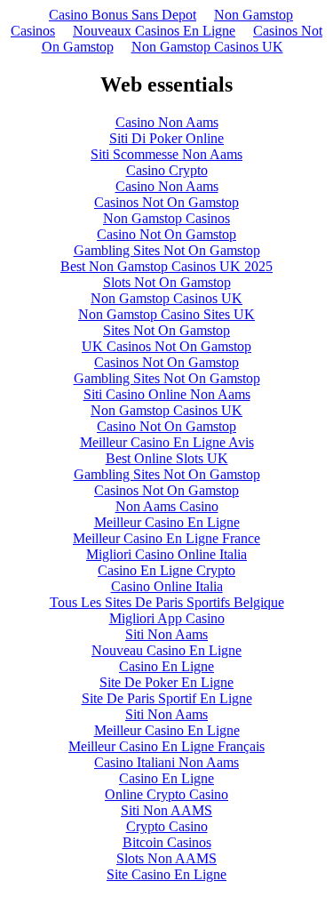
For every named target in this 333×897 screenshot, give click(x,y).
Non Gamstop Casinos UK (207, 46)
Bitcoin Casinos (167, 842)
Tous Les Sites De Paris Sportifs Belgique (167, 602)
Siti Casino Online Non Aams (166, 394)
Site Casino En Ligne (166, 874)
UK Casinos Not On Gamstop (166, 346)
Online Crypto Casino (166, 794)
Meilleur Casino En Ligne (167, 522)
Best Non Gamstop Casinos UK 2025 (166, 266)
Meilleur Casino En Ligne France (166, 538)
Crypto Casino (167, 826)
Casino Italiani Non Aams (166, 762)
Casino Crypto (167, 170)
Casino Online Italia (167, 586)
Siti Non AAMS (166, 810)
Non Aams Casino (166, 506)
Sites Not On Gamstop (166, 330)
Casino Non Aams (166, 122)
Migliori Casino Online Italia (166, 554)
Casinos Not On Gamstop (166, 202)
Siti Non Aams (166, 634)
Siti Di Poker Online (166, 138)
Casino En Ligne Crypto (166, 570)
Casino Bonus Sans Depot (122, 14)
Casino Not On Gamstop (166, 234)
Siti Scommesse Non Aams (166, 154)
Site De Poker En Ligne (166, 682)
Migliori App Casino (167, 618)
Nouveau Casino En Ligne (166, 650)
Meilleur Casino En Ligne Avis (167, 442)
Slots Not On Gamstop (167, 282)
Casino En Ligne (166, 666)
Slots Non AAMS (166, 858)
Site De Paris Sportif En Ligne (167, 698)
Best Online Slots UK (167, 458)
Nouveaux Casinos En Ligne (154, 30)
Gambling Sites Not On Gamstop (167, 250)
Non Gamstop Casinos (166, 218)
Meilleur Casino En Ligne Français (166, 746)
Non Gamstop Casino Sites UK (166, 314)
